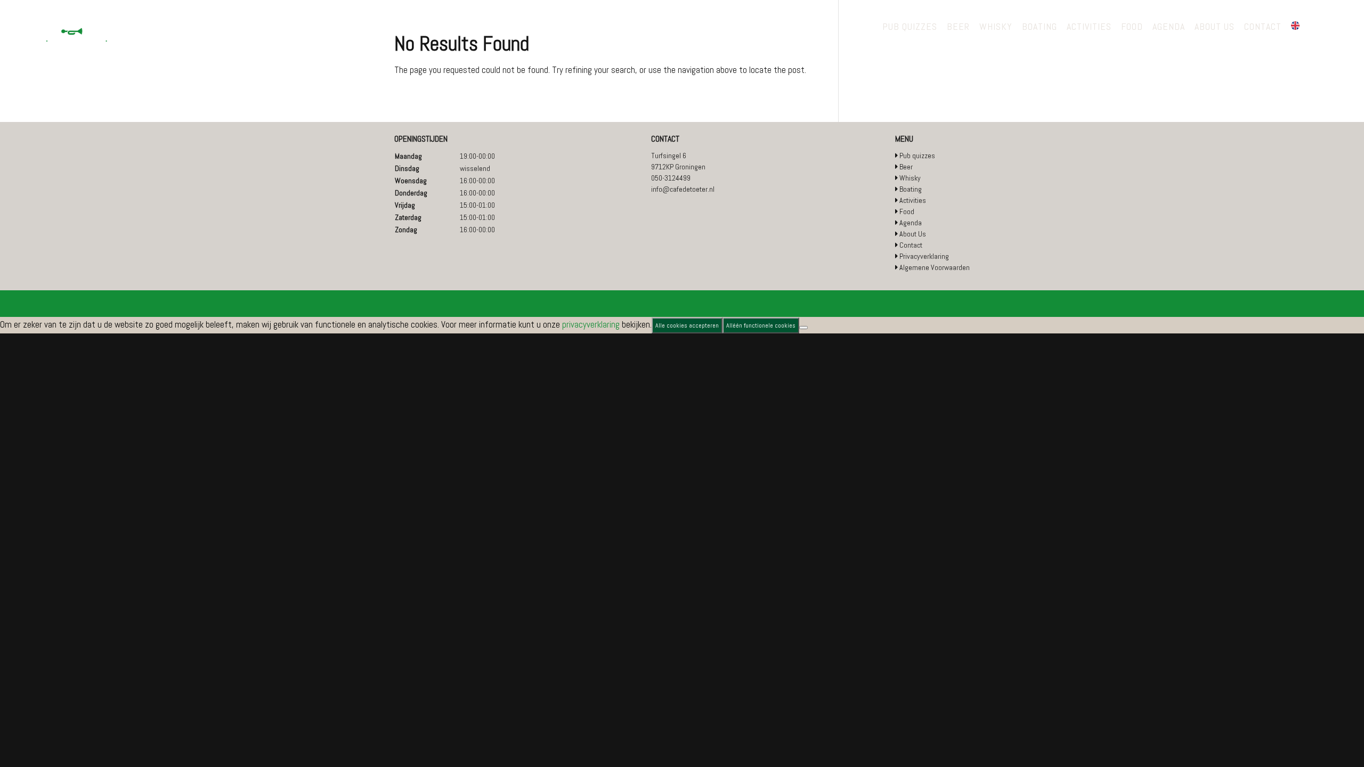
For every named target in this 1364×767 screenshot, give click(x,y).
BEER (958, 27)
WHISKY (995, 27)
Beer (906, 167)
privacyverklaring (591, 324)
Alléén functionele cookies (760, 325)
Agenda (910, 222)
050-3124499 (671, 178)
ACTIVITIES (1089, 27)
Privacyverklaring (924, 256)
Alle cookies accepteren (687, 325)
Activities (912, 200)
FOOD (1132, 27)
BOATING (1039, 27)
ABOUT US (1215, 27)
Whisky (910, 178)
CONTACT (1262, 27)
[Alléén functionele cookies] (803, 327)
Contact (910, 245)
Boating (910, 189)
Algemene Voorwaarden (934, 267)
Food (906, 211)
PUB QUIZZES (909, 27)
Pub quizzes (917, 155)
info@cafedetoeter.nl (683, 189)
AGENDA (1168, 27)
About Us (912, 234)
